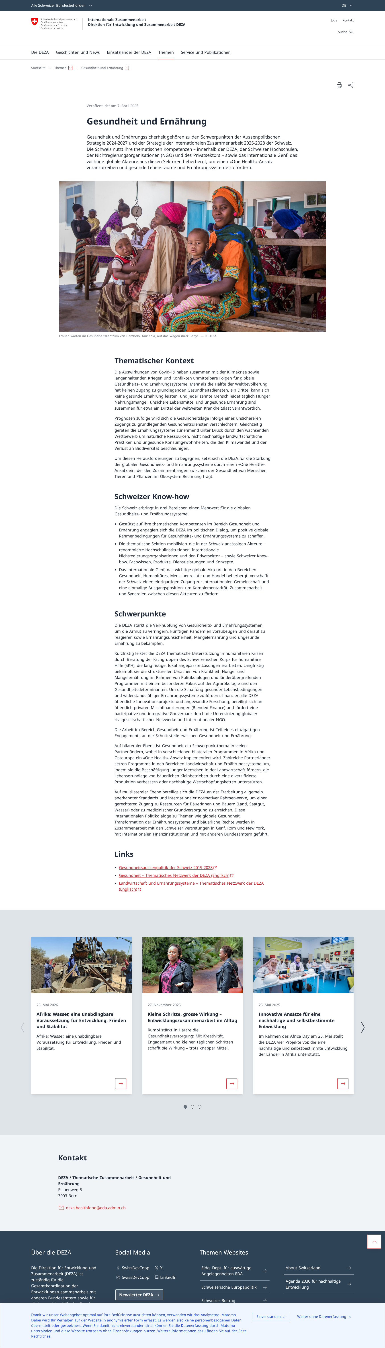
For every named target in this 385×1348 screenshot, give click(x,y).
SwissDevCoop (135, 1267)
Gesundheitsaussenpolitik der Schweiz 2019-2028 (166, 867)
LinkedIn (168, 1277)
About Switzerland (303, 1267)
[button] (40, 52)
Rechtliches (40, 1336)
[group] (81, 1015)
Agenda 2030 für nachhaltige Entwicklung (313, 1284)
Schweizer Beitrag (218, 1300)
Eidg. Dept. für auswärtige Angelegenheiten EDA (226, 1270)
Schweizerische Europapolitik (229, 1287)
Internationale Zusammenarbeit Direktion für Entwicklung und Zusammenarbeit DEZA (136, 22)
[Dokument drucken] (339, 85)
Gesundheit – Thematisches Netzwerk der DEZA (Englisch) (174, 875)
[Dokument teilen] (350, 85)
